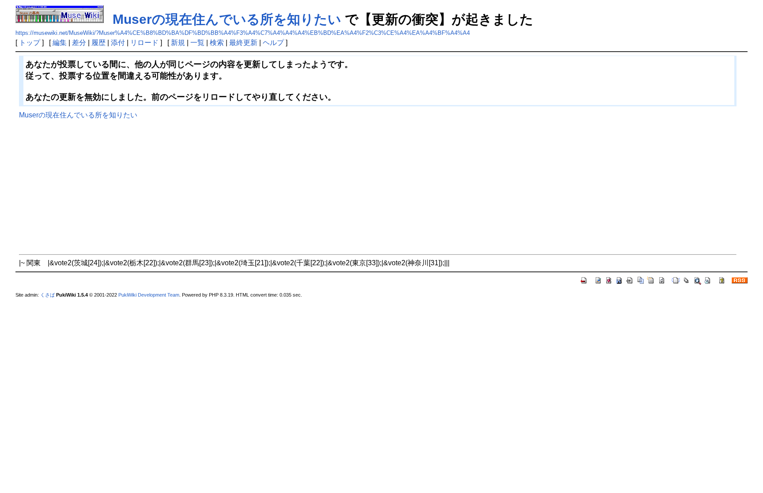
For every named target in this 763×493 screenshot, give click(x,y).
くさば (47, 294)
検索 (217, 42)
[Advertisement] (377, 185)
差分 (79, 42)
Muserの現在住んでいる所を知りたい (227, 19)
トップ (29, 42)
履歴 (98, 42)
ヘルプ (273, 42)
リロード (144, 42)
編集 (60, 42)
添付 (118, 42)
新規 (178, 42)
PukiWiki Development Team (148, 294)
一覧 (197, 42)
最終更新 (243, 42)
